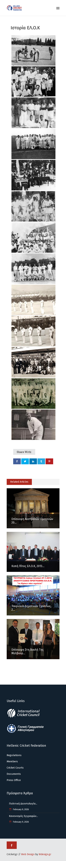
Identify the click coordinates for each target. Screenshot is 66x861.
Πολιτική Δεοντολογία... (23, 803)
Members (12, 761)
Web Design (27, 854)
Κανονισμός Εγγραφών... (23, 816)
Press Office (14, 780)
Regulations (14, 755)
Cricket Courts (15, 767)
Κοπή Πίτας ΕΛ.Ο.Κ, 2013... (27, 566)
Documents (14, 773)
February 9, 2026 (20, 809)
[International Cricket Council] (25, 717)
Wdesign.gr (45, 854)
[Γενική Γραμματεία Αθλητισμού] (25, 732)
